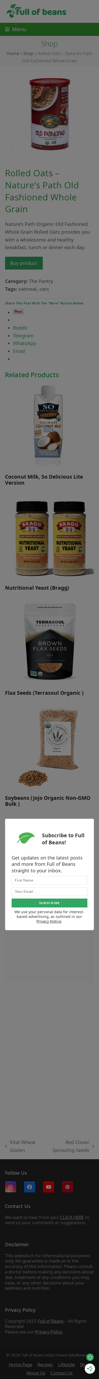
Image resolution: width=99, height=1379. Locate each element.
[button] (15, 29)
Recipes (45, 1364)
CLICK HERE (72, 1217)
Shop (28, 53)
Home (13, 53)
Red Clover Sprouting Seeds (67, 1146)
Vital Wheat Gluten (20, 1146)
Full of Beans (51, 1321)
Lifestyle (66, 1364)
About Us (35, 1373)
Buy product (23, 263)
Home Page (20, 1364)
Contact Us (61, 1373)
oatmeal (27, 289)
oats (44, 289)
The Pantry (41, 281)
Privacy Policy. (49, 1332)
